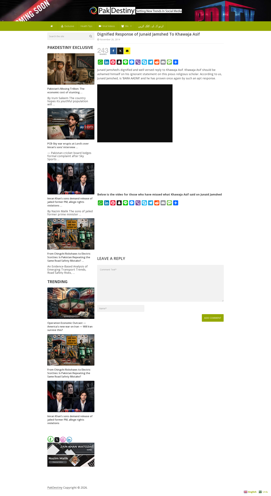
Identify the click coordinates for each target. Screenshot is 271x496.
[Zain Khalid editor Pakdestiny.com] (70, 453)
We (127, 26)
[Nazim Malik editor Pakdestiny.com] (70, 465)
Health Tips (86, 26)
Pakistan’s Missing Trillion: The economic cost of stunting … (66, 90)
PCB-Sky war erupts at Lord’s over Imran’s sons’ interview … (68, 145)
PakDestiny (54, 487)
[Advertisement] (160, 169)
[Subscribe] (127, 50)
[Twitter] (120, 50)
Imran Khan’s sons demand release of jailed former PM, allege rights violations (70, 419)
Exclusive (69, 26)
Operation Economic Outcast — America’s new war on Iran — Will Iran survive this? (70, 326)
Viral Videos (108, 26)
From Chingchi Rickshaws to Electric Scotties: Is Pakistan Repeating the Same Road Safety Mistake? (68, 373)
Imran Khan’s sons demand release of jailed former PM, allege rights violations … (70, 202)
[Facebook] (113, 50)
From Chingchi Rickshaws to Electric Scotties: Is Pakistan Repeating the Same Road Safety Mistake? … (68, 257)
